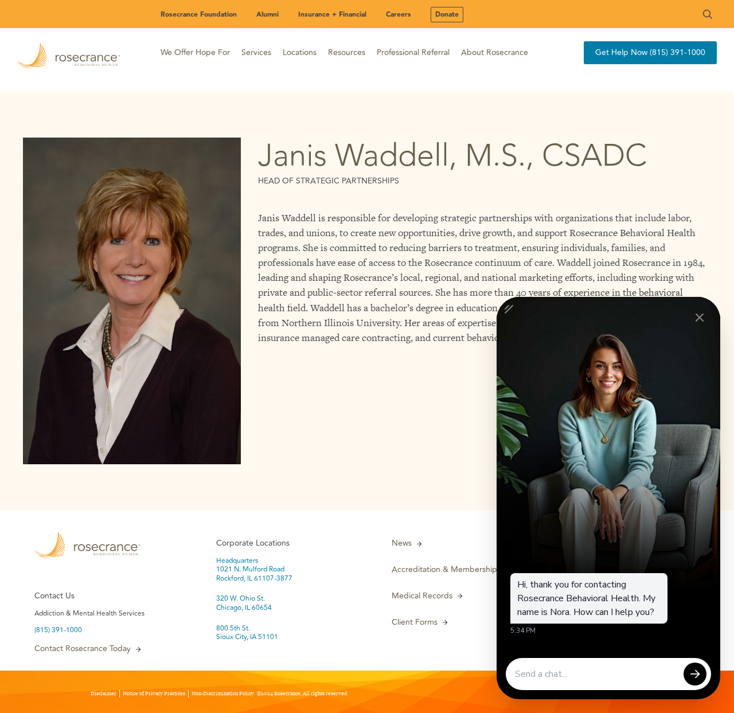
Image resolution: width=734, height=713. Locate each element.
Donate (447, 14)
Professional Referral (413, 52)
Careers (398, 14)
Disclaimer (103, 694)
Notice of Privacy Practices (154, 694)
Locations (300, 52)
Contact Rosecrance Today (82, 648)
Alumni (267, 14)
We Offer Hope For (195, 52)
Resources (346, 52)
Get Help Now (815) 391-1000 (650, 52)
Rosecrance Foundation (199, 14)
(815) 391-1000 (58, 630)
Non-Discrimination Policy (223, 694)
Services (256, 52)
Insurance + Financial (332, 14)
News (402, 543)
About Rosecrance (494, 52)
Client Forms (415, 622)
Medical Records (422, 596)
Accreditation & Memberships (446, 569)
